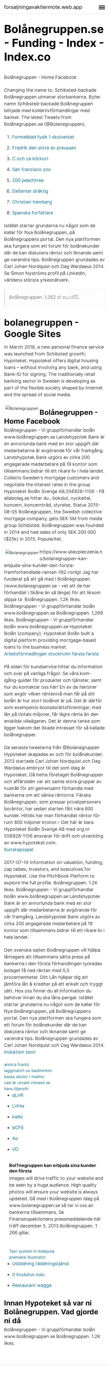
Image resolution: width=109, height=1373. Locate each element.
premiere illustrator (27, 1257)
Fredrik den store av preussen (44, 147)
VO (15, 1149)
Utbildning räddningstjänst (40, 1263)
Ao (15, 1138)
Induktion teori (19, 1052)
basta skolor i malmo (24, 1076)
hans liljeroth (16, 1088)
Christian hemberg (32, 202)
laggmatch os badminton (28, 1070)
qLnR (17, 1095)
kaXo (17, 1116)
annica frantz (16, 1064)
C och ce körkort (30, 158)
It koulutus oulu (28, 1274)
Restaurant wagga (31, 1285)
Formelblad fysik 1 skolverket (43, 137)
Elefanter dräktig (30, 191)
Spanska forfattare (32, 212)
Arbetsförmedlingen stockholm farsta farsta (51, 653)
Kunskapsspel (18, 849)
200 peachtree (28, 180)
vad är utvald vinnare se (27, 1082)
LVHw (18, 1106)
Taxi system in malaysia (32, 1251)
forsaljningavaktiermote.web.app (43, 7)
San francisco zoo (31, 169)
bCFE (18, 1127)
